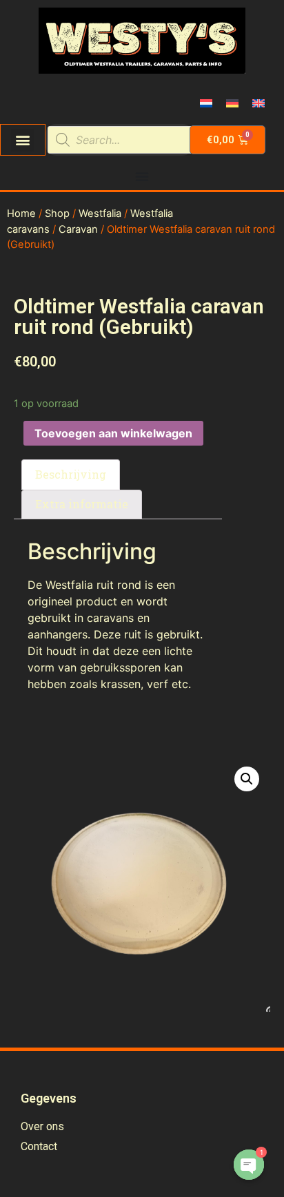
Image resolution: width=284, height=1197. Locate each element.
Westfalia (100, 213)
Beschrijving (70, 474)
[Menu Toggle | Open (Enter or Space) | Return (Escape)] (142, 176)
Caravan (78, 229)
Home (21, 213)
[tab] (70, 474)
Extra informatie (81, 504)
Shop (57, 213)
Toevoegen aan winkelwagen (113, 433)
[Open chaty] (249, 1164)
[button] (22, 140)
